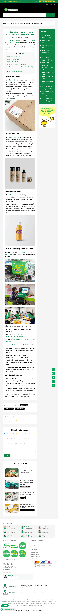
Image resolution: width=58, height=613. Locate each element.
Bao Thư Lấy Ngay (47, 62)
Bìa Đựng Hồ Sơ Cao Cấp (47, 68)
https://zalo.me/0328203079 (14, 336)
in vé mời (9, 603)
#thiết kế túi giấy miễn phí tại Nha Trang (27, 510)
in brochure (49, 601)
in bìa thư (26, 603)
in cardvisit (18, 605)
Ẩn (22, 53)
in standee (38, 601)
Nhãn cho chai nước (16, 195)
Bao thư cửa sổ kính (47, 57)
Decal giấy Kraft (14, 137)
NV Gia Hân (44, 526)
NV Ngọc (43, 530)
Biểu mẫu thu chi (46, 84)
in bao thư (20, 603)
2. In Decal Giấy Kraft (13, 59)
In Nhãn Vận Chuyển (9, 408)
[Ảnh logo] (10, 9)
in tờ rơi (54, 601)
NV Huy (8, 530)
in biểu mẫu (32, 599)
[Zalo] (53, 374)
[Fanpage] (53, 378)
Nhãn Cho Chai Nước (19, 408)
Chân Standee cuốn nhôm (47, 92)
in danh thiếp (46, 603)
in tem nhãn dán (20, 599)
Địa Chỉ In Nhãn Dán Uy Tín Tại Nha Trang (18, 64)
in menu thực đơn (6, 601)
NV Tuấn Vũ (9, 526)
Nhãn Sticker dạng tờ (47, 45)
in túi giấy (27, 599)
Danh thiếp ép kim (47, 98)
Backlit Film (45, 55)
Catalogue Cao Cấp (47, 89)
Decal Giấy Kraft (24, 405)
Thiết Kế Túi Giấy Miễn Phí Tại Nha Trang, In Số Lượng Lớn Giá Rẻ (27, 506)
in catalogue (13, 601)
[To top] (53, 386)
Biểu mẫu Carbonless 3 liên (48, 77)
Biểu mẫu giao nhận (47, 81)
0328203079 (15, 334)
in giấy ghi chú (32, 605)
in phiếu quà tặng (21, 601)
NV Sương (26, 535)
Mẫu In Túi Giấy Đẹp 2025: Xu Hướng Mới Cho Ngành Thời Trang (26, 482)
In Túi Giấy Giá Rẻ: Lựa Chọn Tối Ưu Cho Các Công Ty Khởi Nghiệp (27, 494)
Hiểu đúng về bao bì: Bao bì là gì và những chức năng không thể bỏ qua (27, 470)
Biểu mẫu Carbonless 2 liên (48, 73)
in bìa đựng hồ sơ (38, 603)
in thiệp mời (52, 599)
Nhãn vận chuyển (15, 80)
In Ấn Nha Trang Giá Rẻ (17, 345)
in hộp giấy (5, 599)
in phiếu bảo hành (40, 599)
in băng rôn (33, 601)
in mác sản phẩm (12, 599)
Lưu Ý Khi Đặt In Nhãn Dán (14, 71)
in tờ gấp (44, 601)
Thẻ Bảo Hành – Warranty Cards (46, 51)
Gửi (7, 455)
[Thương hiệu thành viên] (22, 545)
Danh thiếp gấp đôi (47, 101)
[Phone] (53, 370)
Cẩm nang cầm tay (47, 86)
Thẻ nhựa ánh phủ (47, 48)
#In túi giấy (22, 498)
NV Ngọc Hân (27, 530)
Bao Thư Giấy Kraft (47, 60)
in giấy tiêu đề (40, 605)
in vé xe (4, 603)
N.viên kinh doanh (11, 528)
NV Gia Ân (26, 526)
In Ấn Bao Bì (9, 23)
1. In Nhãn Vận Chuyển (13, 57)
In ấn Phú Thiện (28, 610)
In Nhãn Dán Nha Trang (11, 40)
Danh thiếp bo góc (47, 96)
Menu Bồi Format (46, 37)
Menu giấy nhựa (46, 40)
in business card (24, 605)
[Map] (53, 382)
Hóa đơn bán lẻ (46, 35)
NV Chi (43, 535)
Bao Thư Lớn (45, 65)
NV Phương (9, 535)
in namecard (52, 603)
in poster (28, 601)
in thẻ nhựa (46, 599)
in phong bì (31, 603)
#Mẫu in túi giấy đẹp (24, 486)
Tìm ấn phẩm (50, 15)
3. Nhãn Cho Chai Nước (13, 62)
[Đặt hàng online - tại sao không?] (29, 1)
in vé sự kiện (14, 603)
